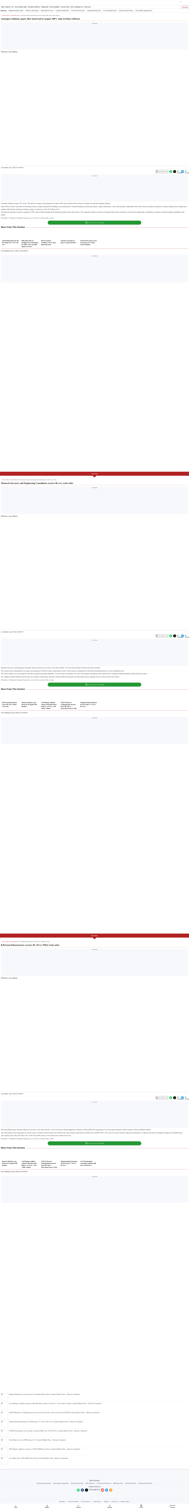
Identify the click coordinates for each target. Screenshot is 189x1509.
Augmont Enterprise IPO (94, 10)
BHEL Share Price (118, 1483)
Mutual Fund (65, 7)
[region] (94, 36)
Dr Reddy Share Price (130, 1483)
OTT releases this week (77, 10)
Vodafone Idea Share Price (145, 1483)
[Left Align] (2, 3)
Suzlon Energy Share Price (44, 1483)
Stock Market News (20, 7)
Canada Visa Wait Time (62, 10)
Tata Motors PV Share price (104, 1483)
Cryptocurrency (55, 7)
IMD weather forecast (47, 10)
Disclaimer (62, 1501)
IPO (12, 7)
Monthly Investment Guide (16, 10)
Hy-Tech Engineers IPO (109, 10)
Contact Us (115, 1501)
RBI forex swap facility (32, 10)
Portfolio (87, 7)
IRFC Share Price (90, 1483)
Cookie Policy (97, 1501)
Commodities (45, 7)
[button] (170, 171)
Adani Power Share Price (77, 1483)
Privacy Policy (86, 1501)
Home (2, 7)
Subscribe (185, 7)
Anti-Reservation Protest (126, 10)
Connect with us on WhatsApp (96, 222)
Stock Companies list (76, 7)
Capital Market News (15, 15)
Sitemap (106, 1501)
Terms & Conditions (73, 1501)
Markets (8, 7)
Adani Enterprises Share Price (61, 1483)
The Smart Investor (34, 7)
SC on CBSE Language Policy (144, 10)
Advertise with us (125, 1501)
